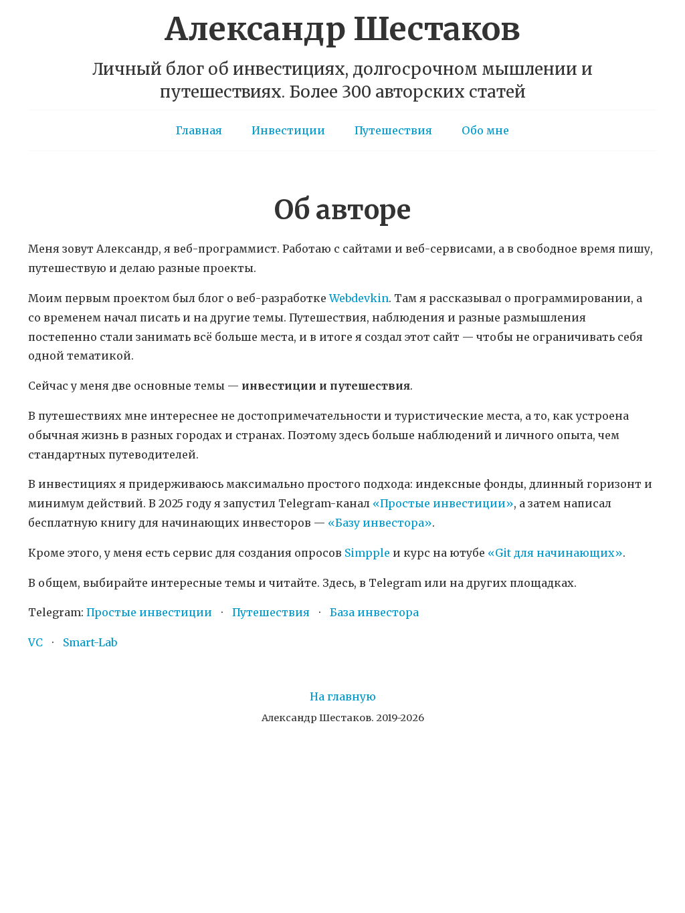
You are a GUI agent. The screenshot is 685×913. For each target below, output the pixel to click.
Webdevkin (359, 298)
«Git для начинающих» (555, 552)
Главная (199, 130)
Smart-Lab (90, 642)
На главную (343, 696)
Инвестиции (288, 130)
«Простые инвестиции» (443, 503)
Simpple (367, 552)
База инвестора (374, 612)
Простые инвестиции (149, 612)
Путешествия (393, 130)
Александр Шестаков (342, 29)
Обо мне (485, 130)
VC (35, 642)
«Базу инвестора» (380, 522)
